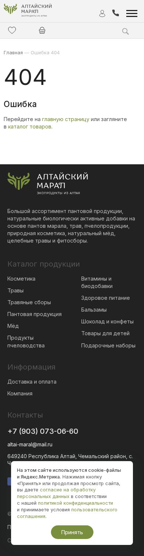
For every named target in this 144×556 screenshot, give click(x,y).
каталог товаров (29, 126)
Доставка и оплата (31, 381)
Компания (19, 393)
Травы (15, 290)
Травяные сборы (29, 302)
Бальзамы (94, 309)
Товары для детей (105, 333)
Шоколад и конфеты (107, 321)
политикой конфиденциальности (75, 503)
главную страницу (65, 119)
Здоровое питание (105, 298)
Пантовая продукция (34, 314)
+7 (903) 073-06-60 (42, 431)
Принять (72, 532)
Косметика (21, 278)
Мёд (13, 326)
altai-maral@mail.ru (29, 444)
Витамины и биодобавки (97, 282)
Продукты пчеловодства (26, 341)
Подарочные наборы (108, 345)
